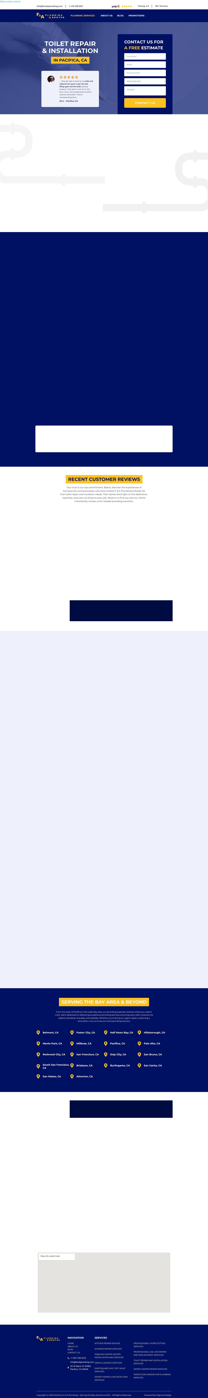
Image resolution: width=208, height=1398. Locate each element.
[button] (83, 16)
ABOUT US (106, 15)
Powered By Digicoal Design (157, 1395)
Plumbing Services (83, 15)
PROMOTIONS (136, 15)
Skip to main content (10, 1)
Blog (120, 15)
